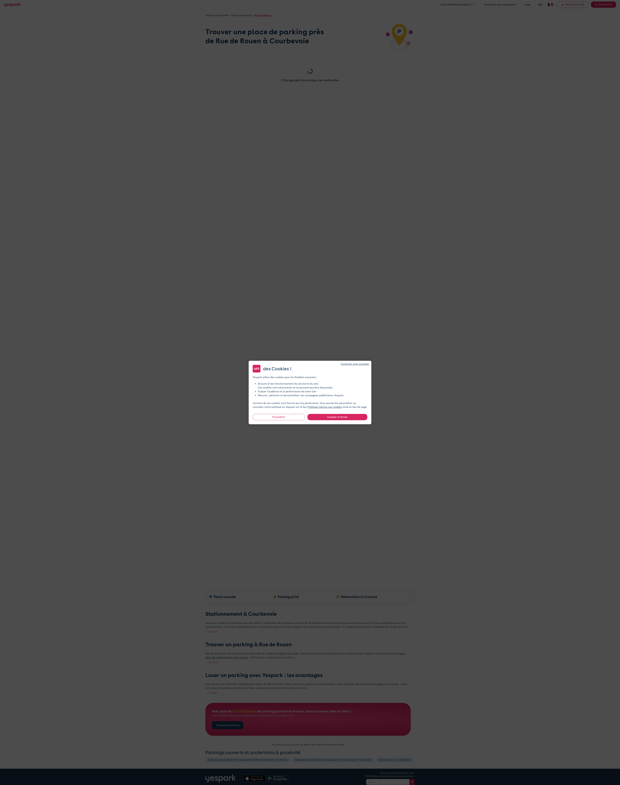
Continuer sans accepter (355, 364)
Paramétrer (278, 417)
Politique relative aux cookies (325, 407)
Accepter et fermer (337, 417)
